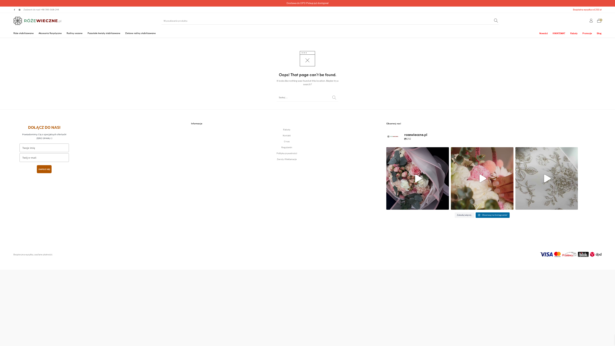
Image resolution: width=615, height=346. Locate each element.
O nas (287, 141)
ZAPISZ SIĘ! (44, 169)
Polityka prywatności (287, 153)
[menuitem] (23, 33)
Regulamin (286, 147)
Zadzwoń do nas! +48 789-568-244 (41, 9)
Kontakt (287, 135)
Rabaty (286, 129)
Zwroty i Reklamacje (287, 159)
